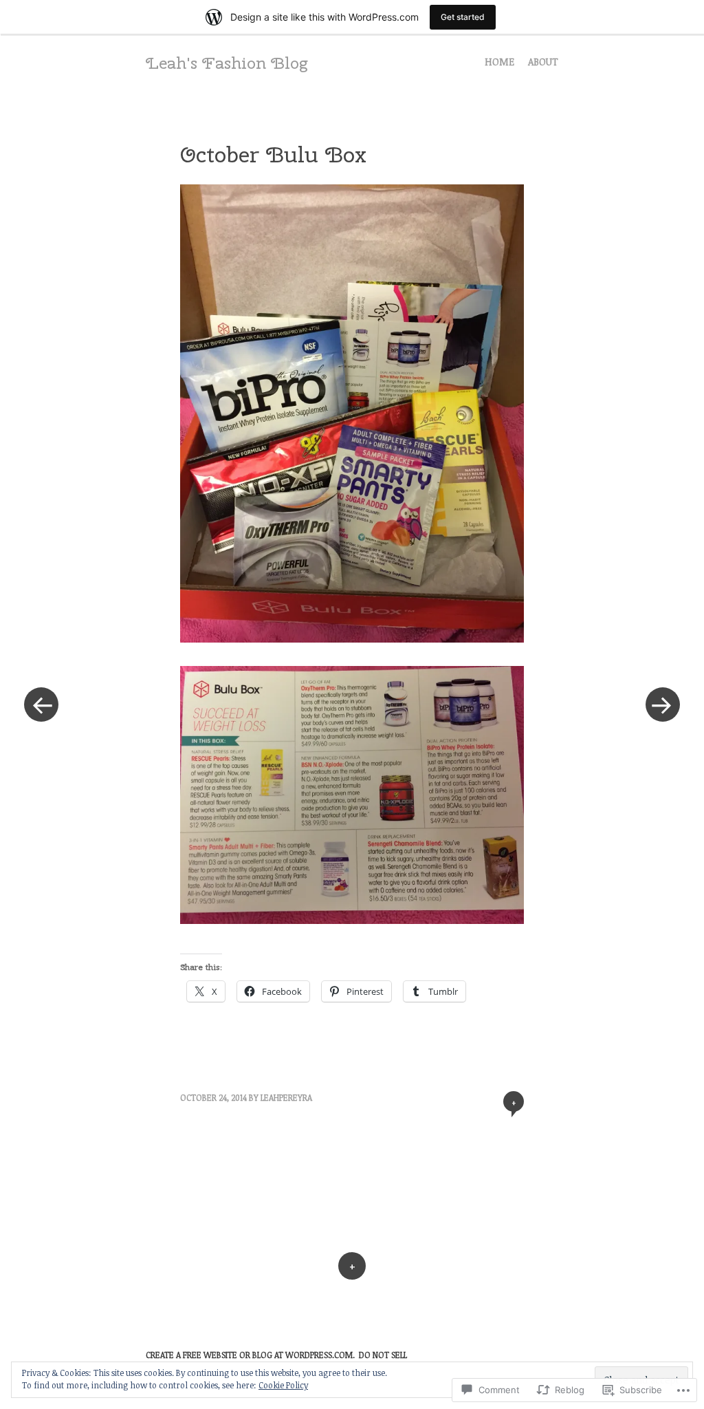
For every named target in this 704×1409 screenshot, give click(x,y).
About (543, 61)
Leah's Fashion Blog (226, 63)
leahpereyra (286, 1097)
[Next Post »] (663, 704)
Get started (463, 17)
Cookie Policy (283, 1384)
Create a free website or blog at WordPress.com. (250, 1354)
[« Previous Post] (41, 704)
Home (499, 61)
